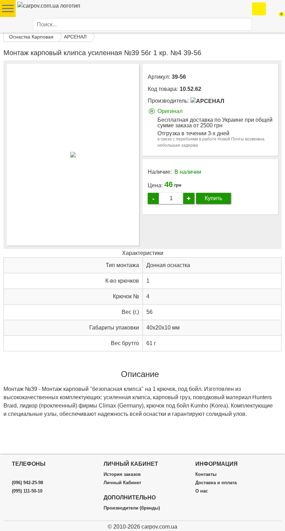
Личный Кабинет (122, 482)
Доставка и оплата (216, 482)
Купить (213, 198)
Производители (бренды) (132, 508)
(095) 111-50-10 (27, 491)
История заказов (122, 474)
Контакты (206, 474)
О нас (201, 491)
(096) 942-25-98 (27, 482)
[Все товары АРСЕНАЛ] (207, 101)
